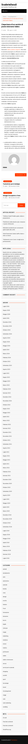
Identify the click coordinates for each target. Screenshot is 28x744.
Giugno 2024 (6, 341)
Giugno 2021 (6, 456)
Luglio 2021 (6, 452)
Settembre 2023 (7, 365)
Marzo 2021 (6, 467)
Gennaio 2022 (7, 428)
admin (4, 30)
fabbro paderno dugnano (13, 49)
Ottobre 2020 (6, 487)
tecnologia (5, 683)
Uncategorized (7, 181)
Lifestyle (5, 628)
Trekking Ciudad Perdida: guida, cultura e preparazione (13, 217)
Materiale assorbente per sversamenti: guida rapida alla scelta (13, 228)
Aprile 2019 (6, 542)
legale (4, 624)
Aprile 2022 (6, 416)
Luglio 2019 (6, 530)
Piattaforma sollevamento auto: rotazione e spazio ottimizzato (14, 223)
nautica (5, 648)
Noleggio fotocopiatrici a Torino (11, 195)
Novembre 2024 (7, 326)
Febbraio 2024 (7, 357)
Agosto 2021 (6, 448)
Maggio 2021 (6, 460)
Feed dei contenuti (8, 721)
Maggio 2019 (6, 538)
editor (6, 186)
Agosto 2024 (6, 338)
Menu (5, 11)
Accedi (5, 717)
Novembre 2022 (7, 401)
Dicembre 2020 (7, 479)
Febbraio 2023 (7, 389)
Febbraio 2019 (7, 550)
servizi (4, 663)
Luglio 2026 (6, 306)
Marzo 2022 (6, 420)
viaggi (4, 695)
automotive (6, 581)
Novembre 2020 (7, 483)
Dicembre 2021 (7, 432)
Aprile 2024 (6, 349)
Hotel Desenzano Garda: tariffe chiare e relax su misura (13, 234)
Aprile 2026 (6, 318)
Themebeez (14, 740)
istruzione (5, 616)
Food (4, 608)
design (4, 596)
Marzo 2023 (6, 385)
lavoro (4, 620)
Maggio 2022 (6, 412)
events (5, 600)
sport (4, 679)
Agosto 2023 (6, 369)
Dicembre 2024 (7, 322)
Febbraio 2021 (7, 471)
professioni (6, 651)
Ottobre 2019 (6, 523)
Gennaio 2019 (7, 554)
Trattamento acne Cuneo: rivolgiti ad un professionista (13, 240)
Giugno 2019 (6, 534)
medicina (5, 640)
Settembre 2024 (7, 334)
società (5, 675)
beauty (5, 588)
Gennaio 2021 (7, 475)
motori (4, 644)
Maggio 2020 (6, 503)
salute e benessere (8, 659)
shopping (5, 671)
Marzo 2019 (6, 546)
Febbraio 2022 (7, 424)
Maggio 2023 (6, 381)
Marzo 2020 (6, 511)
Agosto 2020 (6, 495)
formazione (6, 612)
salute (4, 655)
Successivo (19, 174)
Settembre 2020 (7, 491)
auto (4, 577)
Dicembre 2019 (7, 515)
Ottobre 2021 (6, 440)
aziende (5, 585)
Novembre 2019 (7, 519)
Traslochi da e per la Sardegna (11, 184)
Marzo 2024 (6, 353)
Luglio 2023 (6, 373)
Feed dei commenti (8, 725)
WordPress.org (7, 729)
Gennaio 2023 (7, 393)
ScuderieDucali (9, 4)
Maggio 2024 (6, 345)
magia (4, 632)
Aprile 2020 (6, 507)
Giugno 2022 (6, 408)
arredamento (6, 573)
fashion (5, 604)
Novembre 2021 (7, 436)
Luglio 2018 (6, 558)
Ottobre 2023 (6, 361)
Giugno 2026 (6, 310)
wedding (5, 707)
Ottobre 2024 (6, 330)
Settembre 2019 (7, 526)
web (4, 699)
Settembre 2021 (7, 444)
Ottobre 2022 (6, 404)
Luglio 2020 (6, 499)
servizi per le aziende (8, 667)
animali (5, 569)
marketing (5, 636)
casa (4, 592)
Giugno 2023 (6, 377)
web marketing (7, 703)
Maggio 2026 (6, 314)
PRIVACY (20, 288)
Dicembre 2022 (7, 397)
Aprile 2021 (6, 464)
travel (4, 687)
